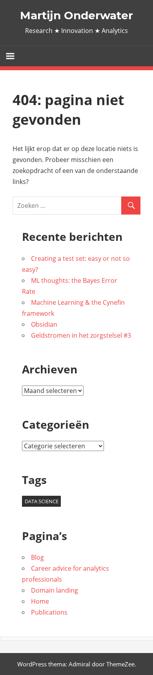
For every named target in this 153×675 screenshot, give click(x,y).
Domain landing (54, 590)
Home (40, 601)
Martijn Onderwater (76, 15)
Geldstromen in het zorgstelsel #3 (81, 335)
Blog (37, 557)
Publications (49, 612)
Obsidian (44, 324)
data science (41, 501)
